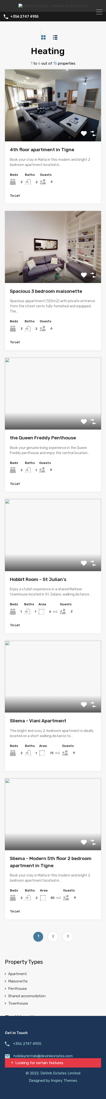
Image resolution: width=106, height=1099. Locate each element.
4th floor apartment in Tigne (42, 149)
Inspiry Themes (64, 1080)
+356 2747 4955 (24, 17)
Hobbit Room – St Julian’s (38, 579)
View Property (53, 127)
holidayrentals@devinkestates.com (43, 1056)
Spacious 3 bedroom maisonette (46, 291)
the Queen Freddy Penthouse (43, 438)
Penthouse (17, 988)
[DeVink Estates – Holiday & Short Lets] (53, 6)
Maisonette (18, 981)
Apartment (17, 974)
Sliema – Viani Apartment (38, 721)
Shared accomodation (27, 996)
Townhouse (18, 1003)
